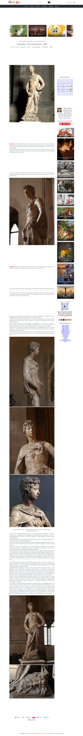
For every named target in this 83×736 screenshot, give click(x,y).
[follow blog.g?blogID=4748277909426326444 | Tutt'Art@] (59, 320)
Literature (44, 6)
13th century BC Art (66, 80)
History (37, 6)
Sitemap (51, 6)
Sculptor (25, 41)
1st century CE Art (60, 87)
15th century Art (22, 47)
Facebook (18, 717)
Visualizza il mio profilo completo (65, 118)
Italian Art (28, 47)
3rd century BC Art (66, 94)
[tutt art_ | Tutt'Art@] (66, 320)
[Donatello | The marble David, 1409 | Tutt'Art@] (15, 3)
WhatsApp (47, 717)
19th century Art (62, 86)
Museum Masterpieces (36, 47)
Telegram (39, 717)
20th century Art (62, 89)
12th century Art (67, 79)
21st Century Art (62, 91)
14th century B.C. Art (67, 81)
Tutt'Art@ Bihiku (68, 108)
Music (56, 6)
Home (26, 6)
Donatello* (12, 266)
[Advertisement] (41, 15)
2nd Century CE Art (67, 93)
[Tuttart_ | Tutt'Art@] (64, 320)
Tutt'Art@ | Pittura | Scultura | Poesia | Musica (42, 733)
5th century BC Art (67, 95)
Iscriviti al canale (32, 719)
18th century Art (66, 85)
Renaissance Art (45, 47)
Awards (32, 6)
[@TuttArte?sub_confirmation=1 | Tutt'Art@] (65, 125)
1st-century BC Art (68, 87)
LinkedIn (29, 717)
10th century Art (60, 79)
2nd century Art (67, 92)
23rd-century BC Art (60, 92)
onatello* (12, 143)
